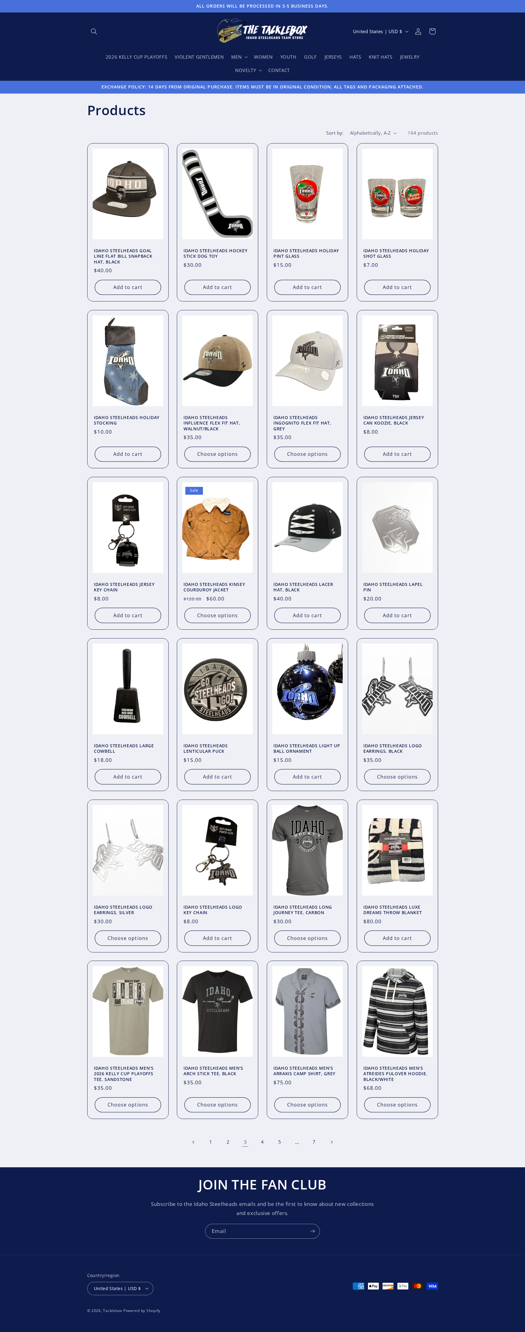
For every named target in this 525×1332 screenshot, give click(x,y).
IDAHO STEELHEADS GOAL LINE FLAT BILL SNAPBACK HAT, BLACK (123, 256)
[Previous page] (194, 1142)
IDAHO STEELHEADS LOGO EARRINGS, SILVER (123, 909)
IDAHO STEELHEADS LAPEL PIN (393, 587)
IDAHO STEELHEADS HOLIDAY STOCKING (127, 420)
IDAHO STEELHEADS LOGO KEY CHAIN (213, 909)
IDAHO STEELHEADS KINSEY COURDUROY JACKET (214, 587)
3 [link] (245, 1141)
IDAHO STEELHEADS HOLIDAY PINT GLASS (306, 253)
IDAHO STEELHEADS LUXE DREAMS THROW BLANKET (392, 909)
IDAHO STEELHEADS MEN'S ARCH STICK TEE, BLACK (213, 1070)
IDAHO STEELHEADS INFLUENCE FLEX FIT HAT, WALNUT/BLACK (212, 423)
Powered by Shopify (141, 1310)
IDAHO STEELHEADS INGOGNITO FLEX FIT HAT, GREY (302, 423)
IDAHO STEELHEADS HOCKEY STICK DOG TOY (215, 253)
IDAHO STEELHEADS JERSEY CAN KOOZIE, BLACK (393, 420)
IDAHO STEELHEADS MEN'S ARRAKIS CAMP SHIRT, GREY (304, 1070)
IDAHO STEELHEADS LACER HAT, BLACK (303, 587)
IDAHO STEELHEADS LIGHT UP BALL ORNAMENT (306, 748)
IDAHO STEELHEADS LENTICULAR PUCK (206, 748)
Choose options (217, 454)
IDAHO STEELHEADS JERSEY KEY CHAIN (124, 587)
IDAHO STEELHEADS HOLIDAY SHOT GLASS (396, 253)
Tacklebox (112, 1310)
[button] (94, 31)
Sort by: (334, 133)
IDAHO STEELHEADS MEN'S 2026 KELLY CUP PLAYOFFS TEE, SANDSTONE (124, 1073)
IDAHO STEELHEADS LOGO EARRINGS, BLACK (392, 748)
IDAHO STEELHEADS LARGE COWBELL (124, 748)
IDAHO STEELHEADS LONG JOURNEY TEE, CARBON (302, 909)
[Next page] (331, 1142)
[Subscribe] (313, 1231)
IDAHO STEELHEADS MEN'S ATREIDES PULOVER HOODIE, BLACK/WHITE (395, 1073)
